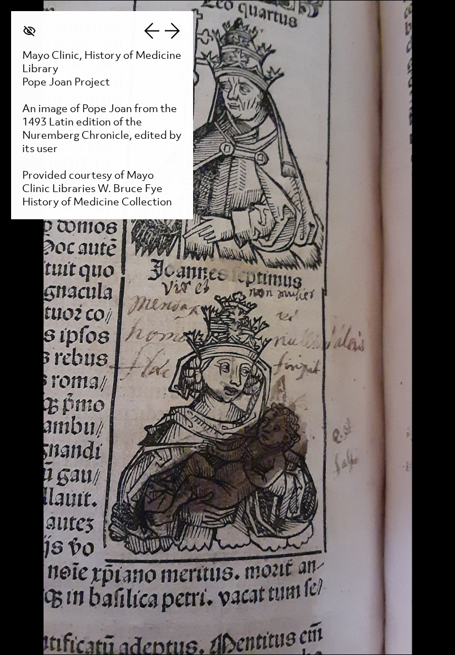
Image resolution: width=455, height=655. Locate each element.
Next (172, 30)
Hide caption (29, 30)
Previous (151, 30)
